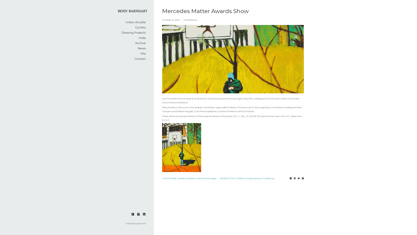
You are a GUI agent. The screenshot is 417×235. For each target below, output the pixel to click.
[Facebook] (132, 214)
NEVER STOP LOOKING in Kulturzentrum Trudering (246, 178)
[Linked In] (144, 214)
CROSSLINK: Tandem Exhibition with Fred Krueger (190, 178)
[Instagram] (138, 214)
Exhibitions (191, 20)
